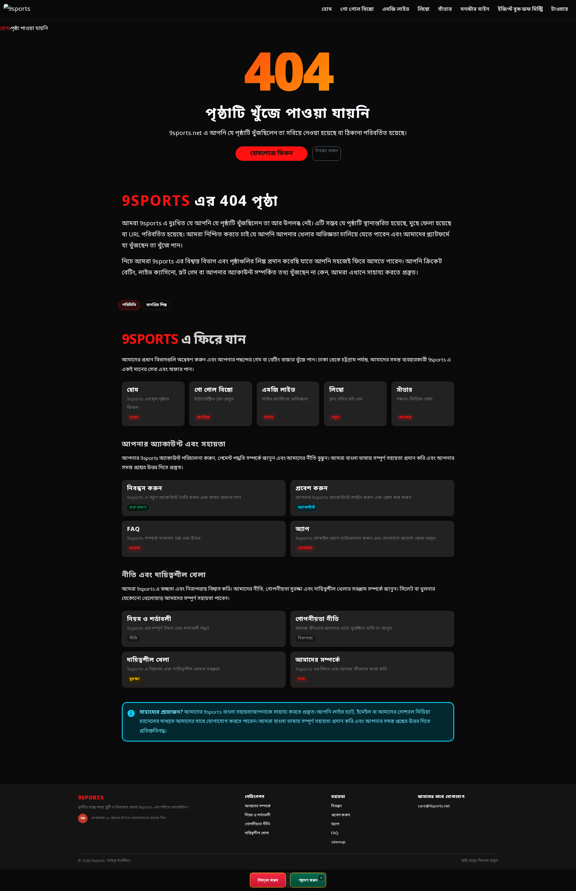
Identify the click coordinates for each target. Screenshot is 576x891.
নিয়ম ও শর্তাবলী (258, 815)
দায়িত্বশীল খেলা (257, 833)
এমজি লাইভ (395, 9)
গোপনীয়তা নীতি (258, 824)
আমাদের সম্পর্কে (258, 806)
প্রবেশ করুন (340, 815)
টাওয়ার (559, 9)
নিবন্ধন (336, 806)
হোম (327, 9)
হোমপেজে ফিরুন (271, 154)
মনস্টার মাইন (474, 9)
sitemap (338, 842)
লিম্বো (424, 9)
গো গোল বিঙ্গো (357, 9)
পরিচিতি (129, 305)
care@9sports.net (434, 806)
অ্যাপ (335, 824)
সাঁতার (445, 9)
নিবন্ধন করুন (326, 151)
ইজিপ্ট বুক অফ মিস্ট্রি (520, 9)
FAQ (334, 833)
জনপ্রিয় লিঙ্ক (156, 305)
